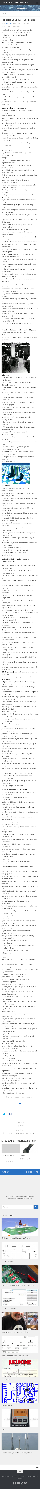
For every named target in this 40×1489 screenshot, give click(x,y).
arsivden (9, 24)
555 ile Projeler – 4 (8, 1261)
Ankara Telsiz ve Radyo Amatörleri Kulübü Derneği (15, 2)
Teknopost (23, 1156)
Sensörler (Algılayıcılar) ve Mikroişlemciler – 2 (18, 1285)
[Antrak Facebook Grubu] (27, 1172)
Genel (4, 14)
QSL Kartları (6, 1379)
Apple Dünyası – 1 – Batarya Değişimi (15, 1332)
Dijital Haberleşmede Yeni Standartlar (15, 1356)
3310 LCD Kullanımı (9, 1308)
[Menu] (37, 2)
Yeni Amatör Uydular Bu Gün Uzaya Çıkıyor (17, 1453)
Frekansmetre (7, 1406)
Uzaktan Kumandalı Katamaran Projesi (16, 1238)
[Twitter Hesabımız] (37, 1172)
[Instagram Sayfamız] (34, 1172)
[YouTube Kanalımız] (30, 1172)
